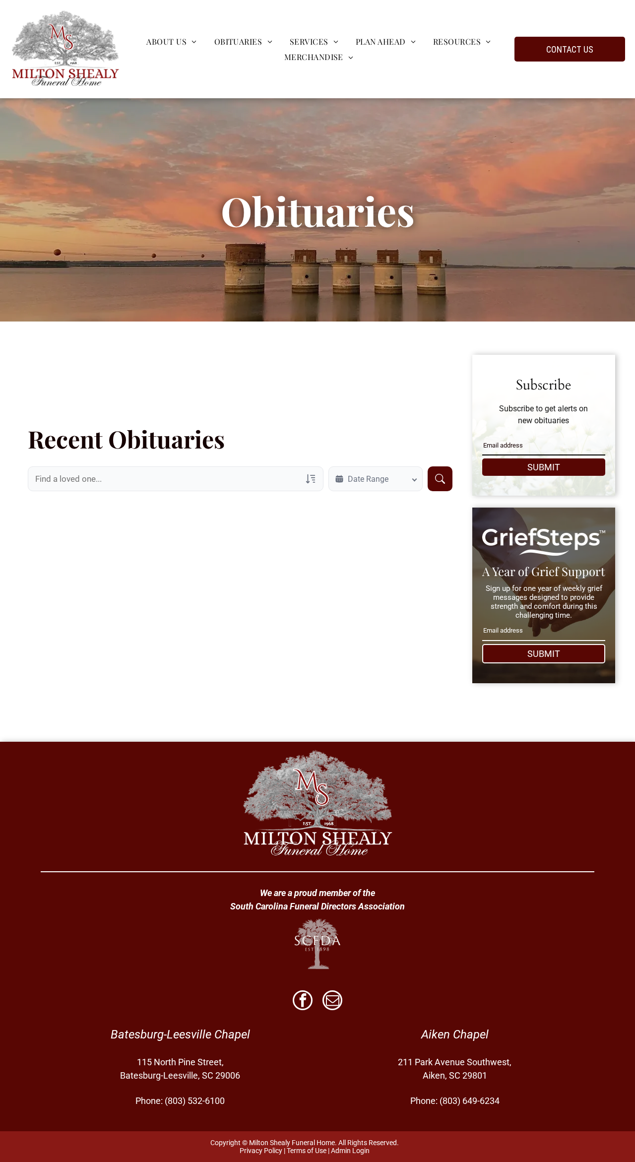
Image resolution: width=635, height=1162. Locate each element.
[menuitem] (170, 41)
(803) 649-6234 (470, 1101)
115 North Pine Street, (180, 1062)
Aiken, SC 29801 (455, 1075)
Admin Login (350, 1151)
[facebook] (303, 1001)
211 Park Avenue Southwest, (454, 1062)
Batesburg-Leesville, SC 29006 (180, 1075)
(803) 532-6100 (195, 1101)
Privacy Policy (261, 1151)
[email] (332, 1001)
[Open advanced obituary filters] (311, 479)
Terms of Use (306, 1151)
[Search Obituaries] (440, 478)
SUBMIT (543, 467)
